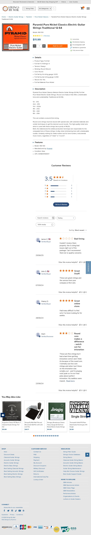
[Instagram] (12, 511)
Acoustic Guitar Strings (12, 460)
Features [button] (39, 142)
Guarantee (5, 514)
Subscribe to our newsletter (13, 507)
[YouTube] (19, 511)
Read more (70, 381)
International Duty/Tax (41, 477)
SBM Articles (67, 482)
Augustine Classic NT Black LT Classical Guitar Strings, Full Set (11, 425)
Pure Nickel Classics (41, 17)
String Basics (67, 457)
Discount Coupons (40, 466)
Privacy (12, 514)
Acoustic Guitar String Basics (73, 463)
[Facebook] (4, 511)
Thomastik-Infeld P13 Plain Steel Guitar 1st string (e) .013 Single (78, 425)
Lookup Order (38, 479)
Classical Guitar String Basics (73, 460)
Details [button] (38, 58)
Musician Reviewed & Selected (23, 2)
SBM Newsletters (69, 491)
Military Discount (39, 468)
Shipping (37, 457)
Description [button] (40, 89)
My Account (38, 463)
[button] (88, 267)
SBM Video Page (69, 488)
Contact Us (37, 452)
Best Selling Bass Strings (12, 477)
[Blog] (23, 511)
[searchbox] (43, 218)
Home (4, 17)
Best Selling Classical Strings (14, 468)
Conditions (19, 514)
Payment (36, 460)
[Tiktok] (16, 511)
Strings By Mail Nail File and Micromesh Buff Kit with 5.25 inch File (34, 425)
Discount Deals (9, 454)
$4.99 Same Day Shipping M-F (47, 2)
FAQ (35, 454)
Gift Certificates (39, 471)
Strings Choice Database (71, 454)
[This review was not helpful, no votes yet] (84, 262)
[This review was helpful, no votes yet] (80, 262)
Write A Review (61, 204)
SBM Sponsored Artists (71, 485)
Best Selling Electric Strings (13, 474)
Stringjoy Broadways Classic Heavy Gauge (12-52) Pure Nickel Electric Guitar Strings (56, 425)
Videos (63, 2)
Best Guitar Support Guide (72, 474)
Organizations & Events (71, 496)
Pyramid (29, 17)
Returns (36, 474)
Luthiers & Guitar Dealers (72, 499)
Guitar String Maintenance (72, 468)
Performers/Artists (69, 493)
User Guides (73, 2)
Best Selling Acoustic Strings (14, 471)
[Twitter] (8, 511)
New (5, 452)
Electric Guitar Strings (16, 17)
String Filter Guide (69, 452)
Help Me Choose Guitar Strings (74, 471)
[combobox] (66, 218)
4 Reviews (46, 36)
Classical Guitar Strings (12, 457)
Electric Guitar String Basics (72, 466)
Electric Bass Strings (11, 466)
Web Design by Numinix (9, 519)
